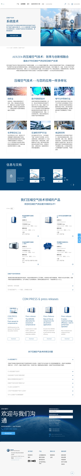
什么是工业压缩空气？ (14, 387)
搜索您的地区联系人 (54, 409)
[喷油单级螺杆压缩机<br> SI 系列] (14, 220)
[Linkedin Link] (29, 461)
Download (13, 339)
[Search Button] (65, 4)
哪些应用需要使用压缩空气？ (16, 379)
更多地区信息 (8, 433)
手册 (44, 180)
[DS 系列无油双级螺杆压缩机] (48, 220)
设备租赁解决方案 (35, 4)
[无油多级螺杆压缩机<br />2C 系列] (14, 246)
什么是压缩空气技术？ (14, 371)
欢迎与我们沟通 (14, 35)
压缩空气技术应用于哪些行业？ (16, 383)
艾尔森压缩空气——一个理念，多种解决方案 (20, 289)
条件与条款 (64, 462)
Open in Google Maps (54, 425)
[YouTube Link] (33, 461)
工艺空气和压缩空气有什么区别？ (17, 391)
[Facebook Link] (35, 461)
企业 (43, 4)
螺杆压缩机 (42, 457)
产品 (18, 4)
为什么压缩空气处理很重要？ (16, 394)
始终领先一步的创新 (13, 286)
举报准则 (63, 459)
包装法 (63, 464)
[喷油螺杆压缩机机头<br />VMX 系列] (48, 246)
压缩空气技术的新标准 (14, 274)
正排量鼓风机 (42, 455)
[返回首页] (2, 4)
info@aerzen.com (15, 460)
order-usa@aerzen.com (56, 434)
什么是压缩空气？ (13, 359)
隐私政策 (63, 457)
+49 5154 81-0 (18, 458)
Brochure (21, 180)
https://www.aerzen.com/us (58, 436)
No (11, 208)
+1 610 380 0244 (10, 429)
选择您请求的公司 (53, 414)
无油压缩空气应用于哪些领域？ (16, 375)
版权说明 (63, 455)
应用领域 (23, 4)
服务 (28, 4)
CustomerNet (49, 4)
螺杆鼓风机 (42, 459)
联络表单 (52, 455)
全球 (51, 457)
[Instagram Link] (31, 461)
